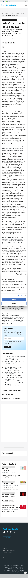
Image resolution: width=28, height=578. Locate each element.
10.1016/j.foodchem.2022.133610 (13, 375)
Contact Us (5, 557)
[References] (3, 47)
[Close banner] (25, 274)
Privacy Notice (9, 343)
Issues (17, 13)
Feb (24, 13)
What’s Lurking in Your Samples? (10, 15)
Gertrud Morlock (7, 38)
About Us (5, 548)
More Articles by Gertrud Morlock (10, 398)
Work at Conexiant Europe (9, 550)
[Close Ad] (25, 573)
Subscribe (7, 347)
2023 (21, 13)
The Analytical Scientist (8, 13)
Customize (13, 303)
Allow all (14, 299)
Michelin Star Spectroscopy (11, 507)
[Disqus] (14, 422)
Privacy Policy (6, 554)
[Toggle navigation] (26, 5)
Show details (21, 295)
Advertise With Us (7, 555)
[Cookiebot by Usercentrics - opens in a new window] (16, 274)
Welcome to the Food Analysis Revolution (8, 495)
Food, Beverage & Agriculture (9, 19)
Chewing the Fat (7, 483)
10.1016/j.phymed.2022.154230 (12, 370)
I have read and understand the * (13, 342)
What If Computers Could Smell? (8, 469)
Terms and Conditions (7, 552)
